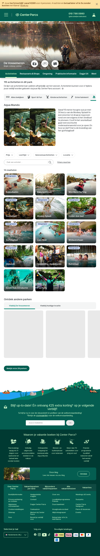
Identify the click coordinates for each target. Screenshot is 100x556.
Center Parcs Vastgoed (81, 505)
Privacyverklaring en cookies (15, 500)
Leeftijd (22, 155)
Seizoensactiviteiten (44, 155)
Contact (33, 499)
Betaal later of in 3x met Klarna (59, 518)
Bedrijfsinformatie (15, 494)
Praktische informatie (66, 74)
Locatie (66, 155)
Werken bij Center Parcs (37, 513)
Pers (10, 517)
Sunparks (79, 499)
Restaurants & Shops (29, 74)
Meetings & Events (83, 494)
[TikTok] (49, 535)
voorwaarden (42, 415)
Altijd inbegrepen (59, 512)
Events (78, 512)
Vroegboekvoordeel (60, 509)
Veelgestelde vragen (35, 495)
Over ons (56, 494)
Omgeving (47, 74)
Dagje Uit (84, 74)
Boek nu (24, 5)
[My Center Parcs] (94, 15)
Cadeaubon (35, 509)
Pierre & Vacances (83, 509)
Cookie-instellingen (16, 509)
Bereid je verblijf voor (36, 518)
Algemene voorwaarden (13, 505)
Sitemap (11, 512)
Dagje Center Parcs (38, 504)
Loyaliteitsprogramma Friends (61, 500)
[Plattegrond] (55, 63)
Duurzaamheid (58, 504)
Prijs (8, 155)
